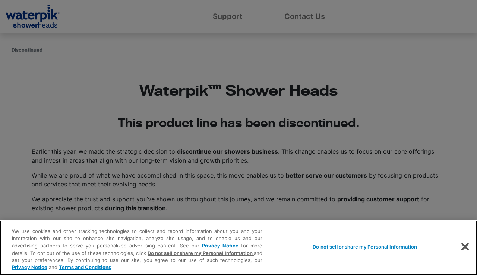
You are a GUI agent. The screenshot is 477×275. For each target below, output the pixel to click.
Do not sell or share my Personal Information (365, 247)
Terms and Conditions (85, 267)
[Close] (465, 247)
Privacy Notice (220, 246)
